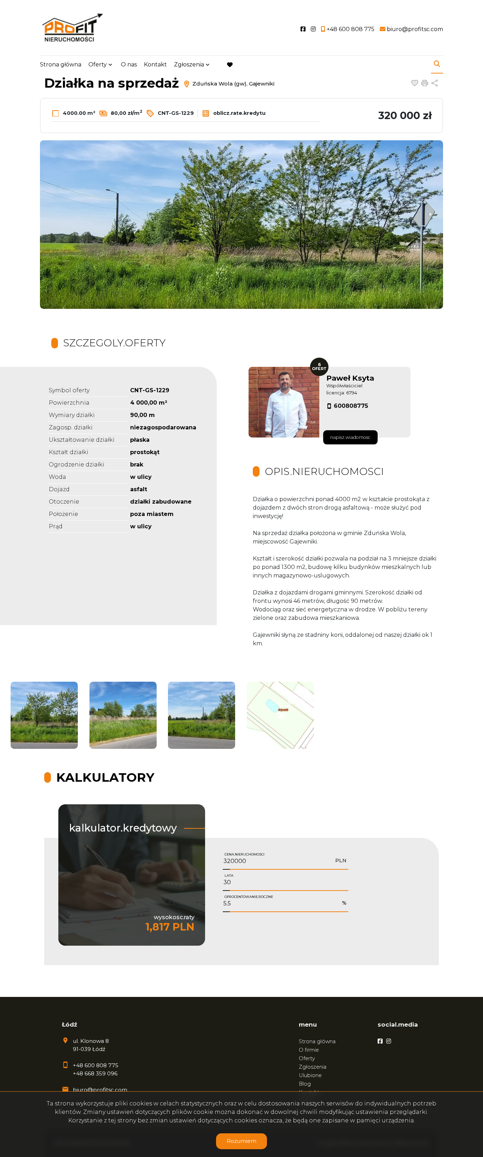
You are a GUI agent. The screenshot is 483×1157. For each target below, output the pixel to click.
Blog (305, 1084)
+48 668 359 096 (95, 1073)
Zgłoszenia (312, 1067)
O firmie (309, 1050)
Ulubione (310, 1075)
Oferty (97, 64)
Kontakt (155, 64)
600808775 (351, 406)
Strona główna (60, 64)
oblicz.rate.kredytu (239, 113)
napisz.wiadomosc (350, 437)
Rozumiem (241, 1141)
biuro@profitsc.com (100, 1089)
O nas (129, 64)
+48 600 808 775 (95, 1065)
